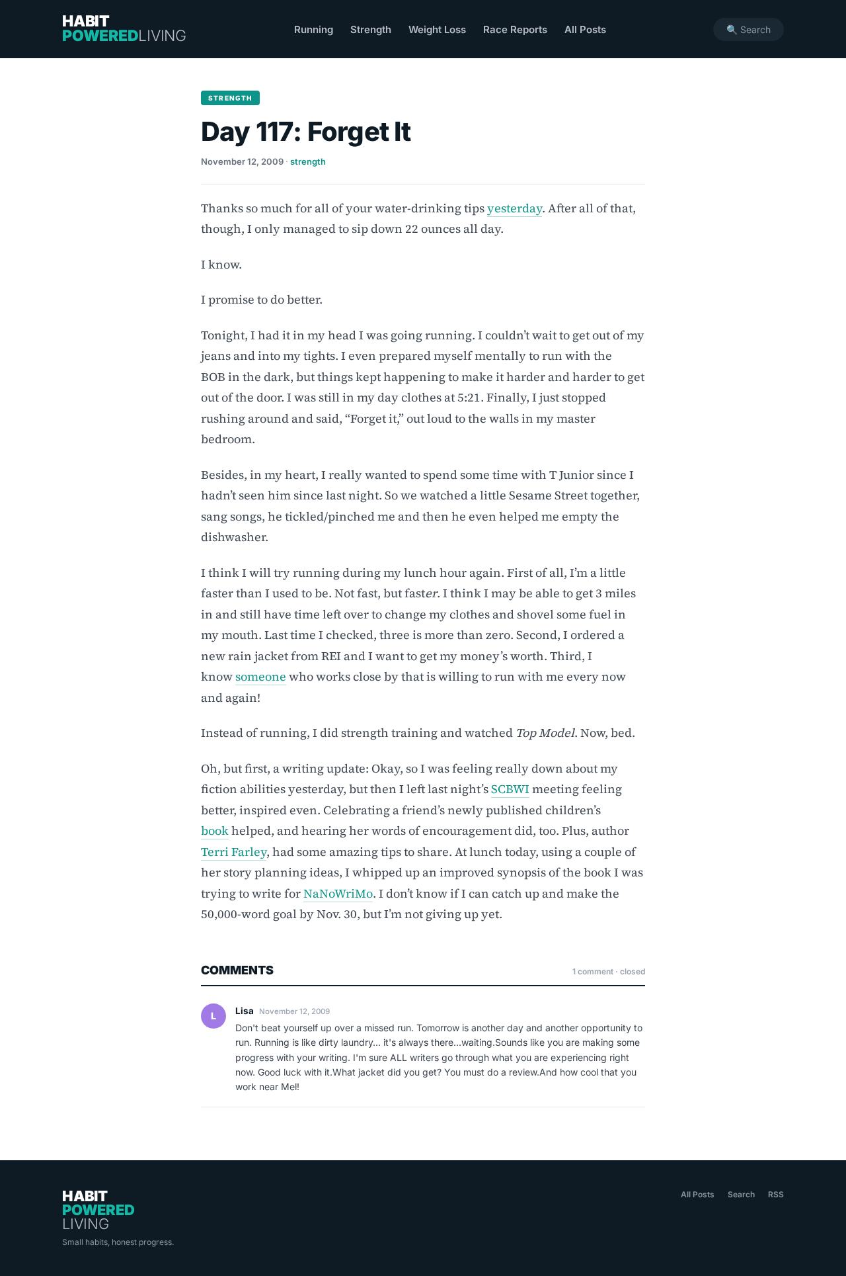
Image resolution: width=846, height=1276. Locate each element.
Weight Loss (437, 29)
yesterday (514, 208)
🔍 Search (748, 29)
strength (308, 161)
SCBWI (510, 789)
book (215, 830)
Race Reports (515, 29)
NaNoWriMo (338, 893)
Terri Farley (233, 851)
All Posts (585, 29)
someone (260, 676)
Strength (370, 29)
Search (741, 1194)
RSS (776, 1194)
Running (313, 29)
